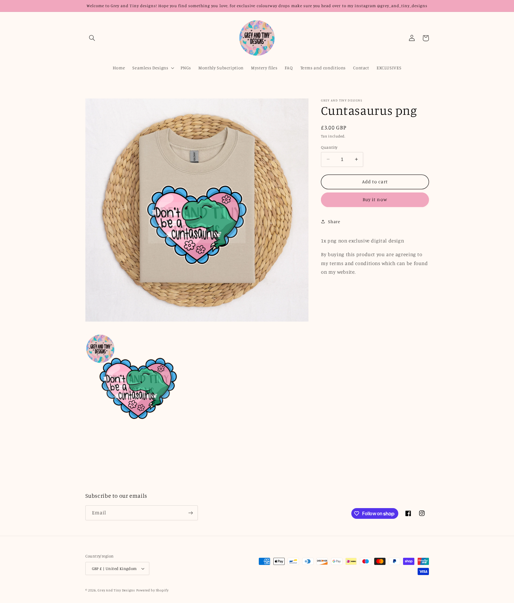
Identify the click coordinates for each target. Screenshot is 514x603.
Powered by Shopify (152, 590)
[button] (92, 38)
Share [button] (334, 221)
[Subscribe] (190, 512)
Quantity (329, 147)
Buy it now (375, 199)
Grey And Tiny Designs (116, 590)
